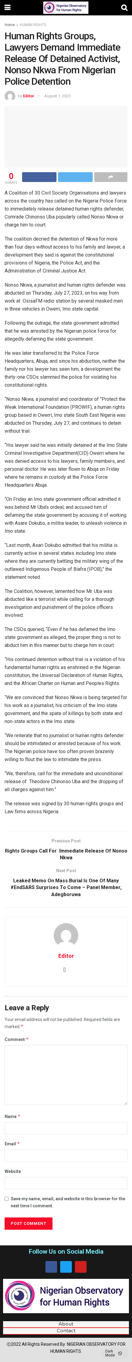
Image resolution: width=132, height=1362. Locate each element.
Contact (66, 1330)
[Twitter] (66, 1267)
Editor (28, 96)
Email (12, 1144)
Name (13, 1116)
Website (13, 1171)
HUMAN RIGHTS (33, 25)
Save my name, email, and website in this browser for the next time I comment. (68, 1202)
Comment (17, 1039)
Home (10, 25)
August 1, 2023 (57, 96)
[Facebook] (51, 1267)
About (66, 1324)
